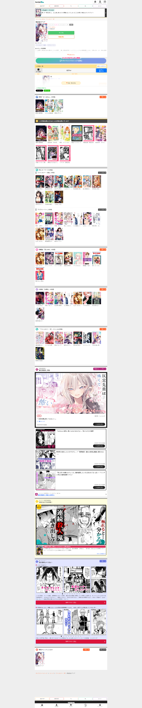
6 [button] (74, 593)
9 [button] (80, 636)
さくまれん (52, 27)
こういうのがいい (42, 565)
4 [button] (69, 593)
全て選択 (38, 71)
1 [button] (62, 593)
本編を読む (61, 37)
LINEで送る (47, 90)
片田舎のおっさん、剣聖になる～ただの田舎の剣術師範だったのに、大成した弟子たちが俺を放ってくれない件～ (66, 607)
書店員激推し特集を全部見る (49, 494)
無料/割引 (56, 6)
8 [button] (79, 593)
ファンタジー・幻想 (41, 45)
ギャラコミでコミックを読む (72, 60)
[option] (49, 579)
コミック (38, 19)
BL (85, 6)
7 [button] (75, 636)
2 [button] (64, 593)
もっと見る (101, 172)
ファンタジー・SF (50, 19)
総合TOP (42, 6)
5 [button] (72, 593)
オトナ (99, 6)
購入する (101, 70)
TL (71, 6)
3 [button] (67, 593)
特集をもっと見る (99, 369)
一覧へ (102, 97)
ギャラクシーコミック (41, 673)
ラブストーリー (51, 45)
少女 (43, 19)
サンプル (61, 32)
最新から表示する (101, 66)
